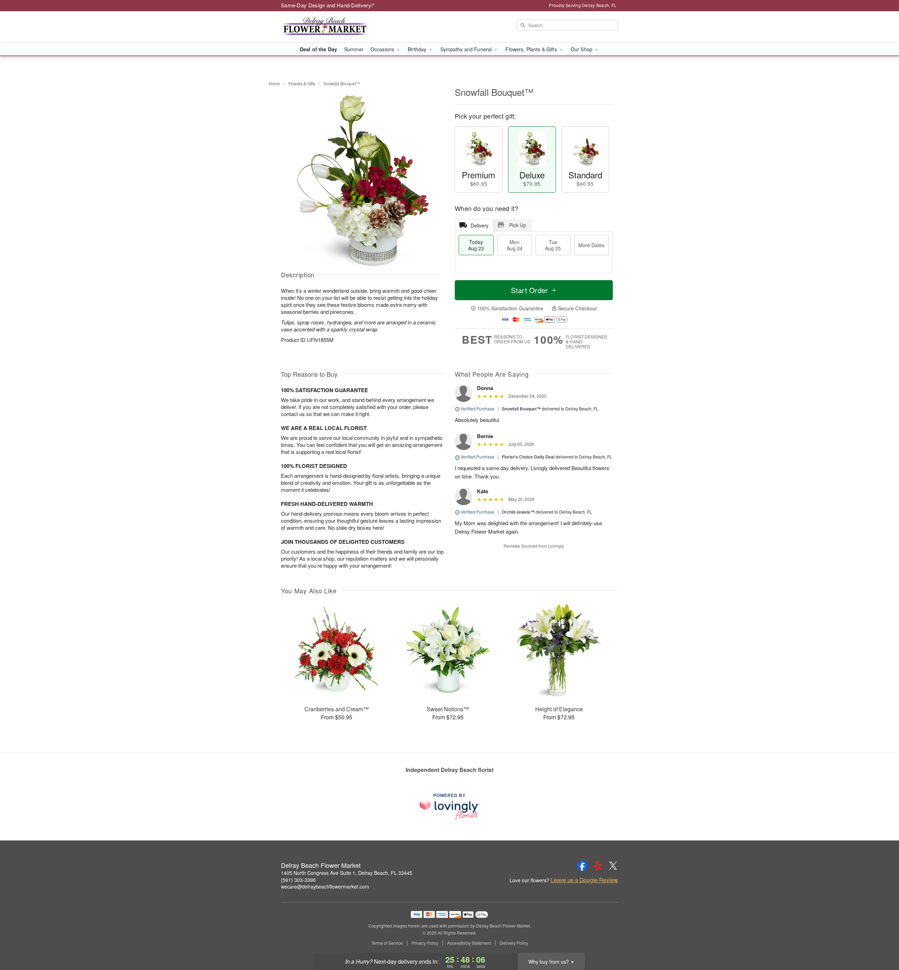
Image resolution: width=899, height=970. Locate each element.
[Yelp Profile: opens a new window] (598, 866)
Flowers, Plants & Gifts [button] (531, 49)
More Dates (591, 245)
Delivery (479, 225)
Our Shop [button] (582, 49)
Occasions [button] (382, 49)
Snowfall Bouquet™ (521, 408)
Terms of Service (387, 943)
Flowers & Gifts (301, 83)
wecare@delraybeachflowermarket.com (325, 886)
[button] (880, 940)
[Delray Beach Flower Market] (331, 27)
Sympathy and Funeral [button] (466, 49)
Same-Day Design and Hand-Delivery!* (328, 5)
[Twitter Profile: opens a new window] (613, 866)
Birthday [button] (418, 49)
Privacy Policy (425, 943)
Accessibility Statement (469, 943)
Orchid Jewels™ (518, 512)
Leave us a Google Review (584, 880)
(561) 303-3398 (298, 879)
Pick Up (517, 225)
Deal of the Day (318, 49)
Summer (353, 49)
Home (274, 83)
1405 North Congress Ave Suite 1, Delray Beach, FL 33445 (346, 872)
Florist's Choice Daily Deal (528, 457)
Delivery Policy (514, 943)
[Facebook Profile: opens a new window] (582, 866)
